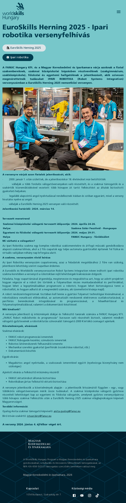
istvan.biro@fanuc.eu (39, 416)
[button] (24, 47)
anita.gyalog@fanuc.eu (67, 411)
